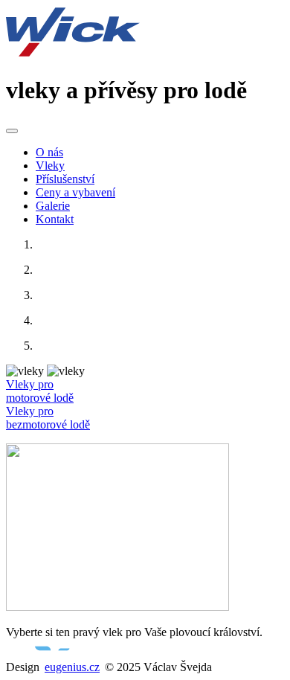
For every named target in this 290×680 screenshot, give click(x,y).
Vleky (50, 165)
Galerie (53, 205)
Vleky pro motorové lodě (40, 391)
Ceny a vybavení (75, 192)
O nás (49, 152)
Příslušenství (65, 179)
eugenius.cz (72, 667)
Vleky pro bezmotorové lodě (48, 418)
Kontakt (55, 219)
